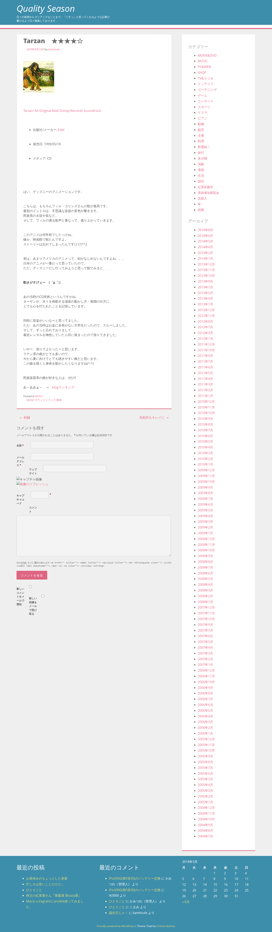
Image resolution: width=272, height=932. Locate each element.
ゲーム (202, 95)
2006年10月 (206, 682)
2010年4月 (205, 447)
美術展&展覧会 (208, 193)
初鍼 (25, 417)
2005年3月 (205, 790)
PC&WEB (204, 67)
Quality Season (46, 8)
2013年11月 (206, 270)
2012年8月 (205, 321)
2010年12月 (206, 401)
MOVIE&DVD (207, 55)
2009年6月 (205, 504)
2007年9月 (205, 624)
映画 (59, 400)
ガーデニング (207, 89)
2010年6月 (205, 436)
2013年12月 (206, 264)
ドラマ (202, 112)
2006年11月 (206, 676)
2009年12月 (206, 470)
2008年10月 (206, 550)
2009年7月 (205, 498)
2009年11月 (206, 476)
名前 (20, 445)
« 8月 (186, 902)
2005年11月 (206, 745)
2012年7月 (205, 327)
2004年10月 (206, 819)
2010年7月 (205, 430)
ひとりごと (34, 890)
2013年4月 (205, 298)
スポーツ (204, 107)
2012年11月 (206, 316)
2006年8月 (205, 693)
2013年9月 (205, 281)
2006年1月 (205, 733)
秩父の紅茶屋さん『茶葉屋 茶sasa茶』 (53, 895)
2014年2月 (205, 253)
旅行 (201, 152)
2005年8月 (205, 762)
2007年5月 (205, 642)
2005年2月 (205, 796)
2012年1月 (205, 338)
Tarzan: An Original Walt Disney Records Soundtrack (62, 110)
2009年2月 (205, 527)
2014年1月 (205, 258)
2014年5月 (205, 241)
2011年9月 (205, 355)
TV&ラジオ (205, 78)
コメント (33, 509)
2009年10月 (206, 481)
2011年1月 (205, 396)
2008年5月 (205, 579)
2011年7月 (205, 361)
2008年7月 (205, 567)
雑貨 (201, 210)
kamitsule (54, 49)
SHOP (202, 72)
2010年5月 (205, 441)
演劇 (201, 164)
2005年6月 (205, 773)
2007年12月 (206, 607)
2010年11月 (206, 407)
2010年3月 (205, 453)
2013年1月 (205, 304)
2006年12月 (206, 670)
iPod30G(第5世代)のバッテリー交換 (134, 878)
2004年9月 (205, 825)
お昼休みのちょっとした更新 (47, 878)
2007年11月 (206, 613)
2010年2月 (205, 459)
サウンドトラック (45, 400)
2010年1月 (205, 464)
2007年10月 (206, 619)
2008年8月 (205, 561)
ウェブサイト (33, 471)
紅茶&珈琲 (205, 187)
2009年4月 (205, 516)
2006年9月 (205, 687)
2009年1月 (205, 533)
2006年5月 (205, 710)
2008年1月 (205, 602)
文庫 (201, 135)
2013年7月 (205, 287)
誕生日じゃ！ (118, 913)
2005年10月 (206, 750)
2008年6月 (205, 573)
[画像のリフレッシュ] (32, 484)
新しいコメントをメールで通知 (20, 596)
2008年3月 (205, 590)
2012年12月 (206, 310)
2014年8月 (205, 230)
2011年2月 (205, 390)
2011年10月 (206, 350)
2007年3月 (205, 653)
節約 (201, 181)
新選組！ (204, 147)
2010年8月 (205, 424)
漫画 (201, 169)
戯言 (201, 130)
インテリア (206, 84)
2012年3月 (205, 333)
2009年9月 (205, 487)
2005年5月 (205, 779)
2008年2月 (205, 596)
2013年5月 (205, 293)
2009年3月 (205, 521)
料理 (201, 141)
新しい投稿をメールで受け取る (33, 606)
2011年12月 (206, 344)
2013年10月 (206, 275)
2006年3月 (205, 722)
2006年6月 (205, 705)
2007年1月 (205, 664)
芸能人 (202, 198)
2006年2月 (205, 727)
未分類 (202, 158)
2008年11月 (206, 544)
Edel (61, 130)
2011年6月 (205, 367)
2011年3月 (205, 384)
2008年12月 (206, 539)
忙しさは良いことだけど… (45, 884)
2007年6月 (205, 636)
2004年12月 (206, 807)
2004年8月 (205, 830)
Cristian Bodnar (166, 926)
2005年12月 (206, 739)
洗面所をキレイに (154, 417)
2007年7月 (205, 630)
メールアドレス (20, 461)
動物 (201, 124)
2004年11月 (206, 813)
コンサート (206, 101)
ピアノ (202, 118)
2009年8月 (205, 493)
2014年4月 (205, 247)
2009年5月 (205, 510)
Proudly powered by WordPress (115, 926)
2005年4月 (205, 785)
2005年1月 (205, 802)
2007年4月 (205, 647)
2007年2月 (205, 659)
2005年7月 (205, 768)
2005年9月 (205, 756)
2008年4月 (205, 584)
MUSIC (39, 396)
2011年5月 (205, 373)
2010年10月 (206, 413)
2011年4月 (205, 378)
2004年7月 (205, 836)
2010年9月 (205, 418)
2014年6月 (205, 235)
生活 (201, 175)
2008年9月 (205, 556)
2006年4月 (205, 716)
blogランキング (63, 387)
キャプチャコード (20, 499)
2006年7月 (205, 699)
